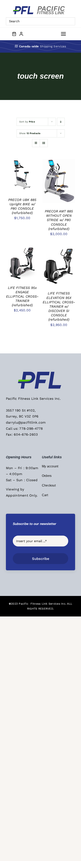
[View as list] (44, 143)
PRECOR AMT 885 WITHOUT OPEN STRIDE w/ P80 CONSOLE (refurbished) (59, 220)
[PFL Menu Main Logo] (40, 7)
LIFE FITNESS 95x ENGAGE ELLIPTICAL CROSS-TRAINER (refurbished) (22, 296)
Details (15, 177)
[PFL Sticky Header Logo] (40, 373)
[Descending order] (61, 122)
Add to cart (19, 174)
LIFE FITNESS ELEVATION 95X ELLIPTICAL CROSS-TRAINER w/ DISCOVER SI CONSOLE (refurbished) (59, 306)
